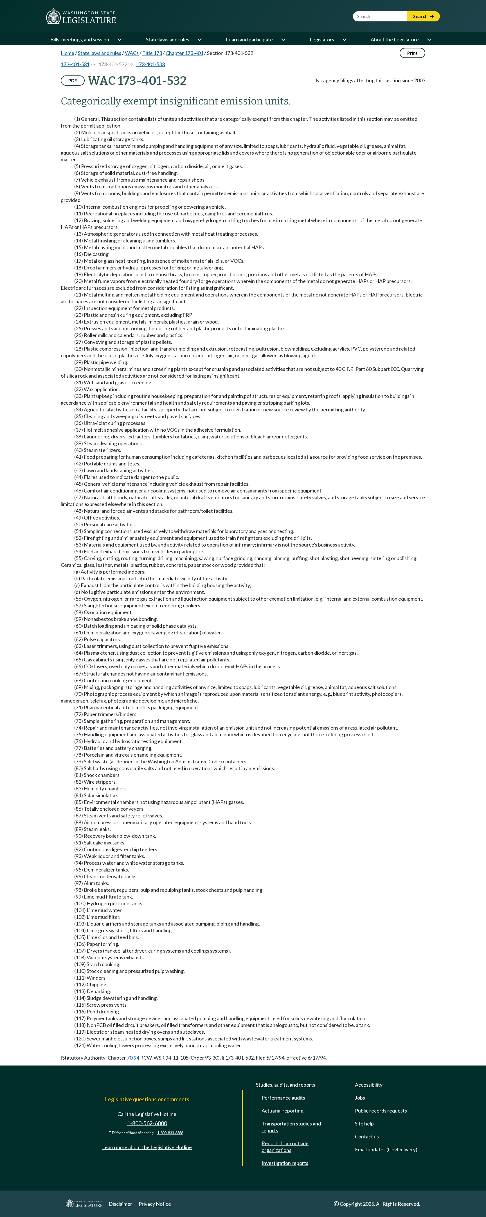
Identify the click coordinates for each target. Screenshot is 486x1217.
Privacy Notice (155, 1204)
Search (420, 16)
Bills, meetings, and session (79, 39)
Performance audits (283, 1098)
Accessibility (368, 1085)
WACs (132, 53)
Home (67, 53)
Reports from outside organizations (285, 1146)
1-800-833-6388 (170, 1133)
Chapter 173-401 (184, 53)
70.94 (133, 1058)
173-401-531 (75, 64)
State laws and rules (167, 39)
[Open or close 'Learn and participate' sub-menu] (283, 39)
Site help (364, 1123)
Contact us (367, 1136)
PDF (72, 80)
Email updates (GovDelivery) (386, 1149)
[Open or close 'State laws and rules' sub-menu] (199, 39)
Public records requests (381, 1110)
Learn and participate (249, 39)
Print (412, 52)
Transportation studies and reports (291, 1126)
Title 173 (152, 53)
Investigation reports (285, 1163)
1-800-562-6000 (147, 1123)
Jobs (360, 1098)
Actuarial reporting (282, 1110)
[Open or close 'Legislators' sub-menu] (344, 39)
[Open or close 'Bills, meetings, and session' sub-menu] (119, 39)
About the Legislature (395, 39)
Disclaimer (120, 1204)
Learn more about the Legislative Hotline (147, 1147)
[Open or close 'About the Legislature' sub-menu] (429, 39)
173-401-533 (150, 64)
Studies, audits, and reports (285, 1085)
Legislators (322, 39)
